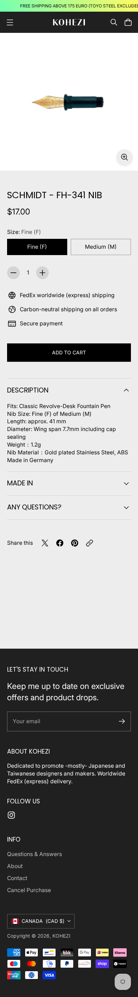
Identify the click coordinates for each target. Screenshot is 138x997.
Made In (20, 483)
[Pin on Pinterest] (74, 543)
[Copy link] (89, 543)
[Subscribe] (122, 721)
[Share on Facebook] (59, 543)
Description (27, 390)
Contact (17, 878)
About (15, 866)
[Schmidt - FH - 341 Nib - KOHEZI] (69, 102)
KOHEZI (61, 936)
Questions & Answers (34, 854)
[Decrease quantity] (13, 272)
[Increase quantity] (42, 272)
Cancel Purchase (29, 890)
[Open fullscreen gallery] (124, 157)
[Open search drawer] (114, 22)
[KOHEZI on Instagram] (11, 815)
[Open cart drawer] (128, 22)
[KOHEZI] (69, 22)
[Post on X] (45, 543)
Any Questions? (34, 507)
